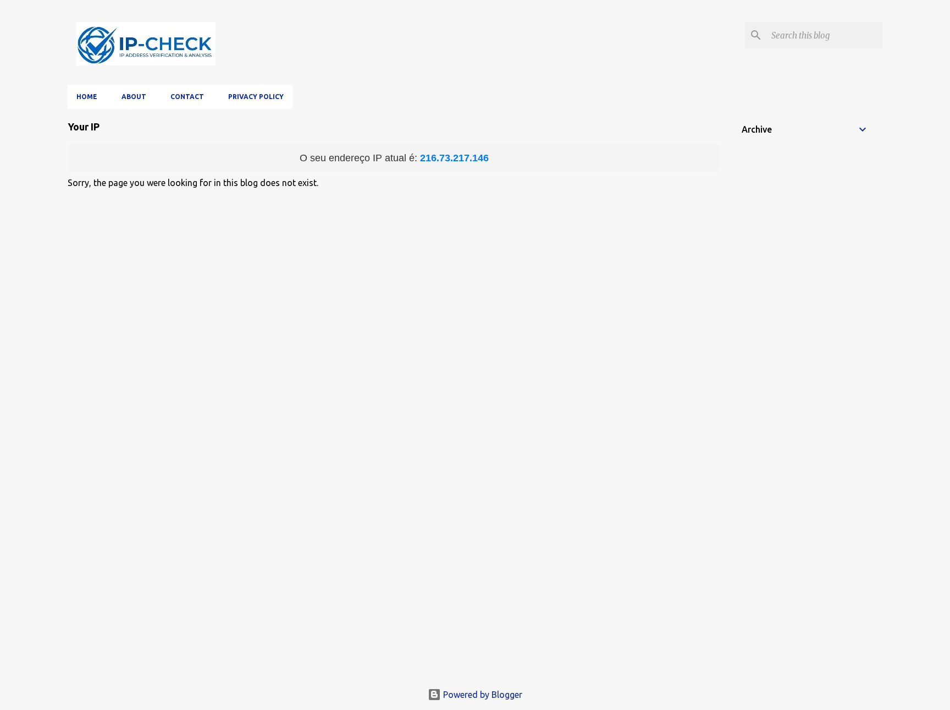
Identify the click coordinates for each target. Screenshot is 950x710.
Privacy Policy (256, 96)
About (133, 96)
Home (86, 96)
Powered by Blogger (481, 695)
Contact (187, 96)
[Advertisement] (475, 597)
